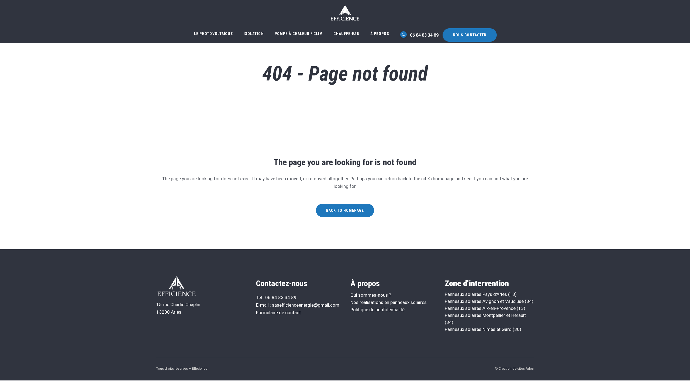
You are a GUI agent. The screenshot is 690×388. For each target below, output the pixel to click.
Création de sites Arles (516, 368)
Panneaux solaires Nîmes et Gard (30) (483, 329)
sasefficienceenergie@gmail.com (305, 305)
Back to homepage (345, 210)
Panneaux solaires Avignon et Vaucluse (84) (489, 301)
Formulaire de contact (278, 312)
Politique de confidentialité (377, 309)
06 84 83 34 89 (424, 35)
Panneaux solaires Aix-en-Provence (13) (485, 308)
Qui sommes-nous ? (370, 295)
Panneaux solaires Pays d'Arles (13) (481, 294)
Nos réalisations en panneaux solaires (388, 302)
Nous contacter (470, 35)
